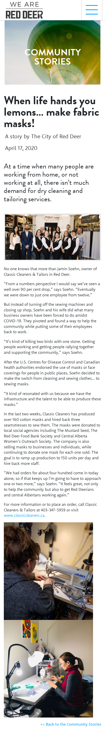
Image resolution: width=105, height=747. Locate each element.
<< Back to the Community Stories (70, 724)
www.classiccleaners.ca (24, 515)
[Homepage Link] (26, 7)
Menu (92, 10)
